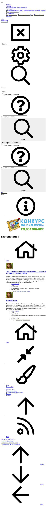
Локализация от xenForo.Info (9, 442)
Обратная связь (10, 389)
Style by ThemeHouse (7, 441)
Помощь (8, 394)
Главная (8, 395)
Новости (11, 301)
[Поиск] (20, 64)
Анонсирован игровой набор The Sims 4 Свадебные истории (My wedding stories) (26, 272)
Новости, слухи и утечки (23, 291)
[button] (2, 2)
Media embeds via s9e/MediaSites (11, 444)
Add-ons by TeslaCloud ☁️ (8, 439)
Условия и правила (11, 391)
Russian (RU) (9, 386)
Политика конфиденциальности (14, 392)
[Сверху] (25, 415)
